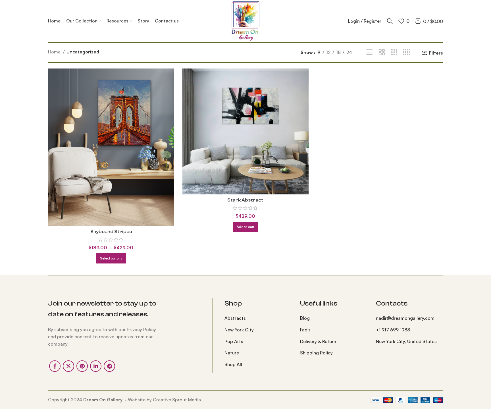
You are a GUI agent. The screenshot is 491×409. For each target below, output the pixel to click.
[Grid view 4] (406, 52)
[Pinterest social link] (82, 366)
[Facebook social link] (55, 366)
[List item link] (258, 318)
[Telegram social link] (109, 366)
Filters (436, 52)
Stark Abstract (245, 200)
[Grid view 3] (394, 52)
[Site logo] (245, 20)
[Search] (390, 21)
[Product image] (111, 147)
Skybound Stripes (111, 231)
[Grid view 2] (382, 52)
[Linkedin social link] (95, 366)
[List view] (369, 52)
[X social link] (68, 366)
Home (55, 52)
